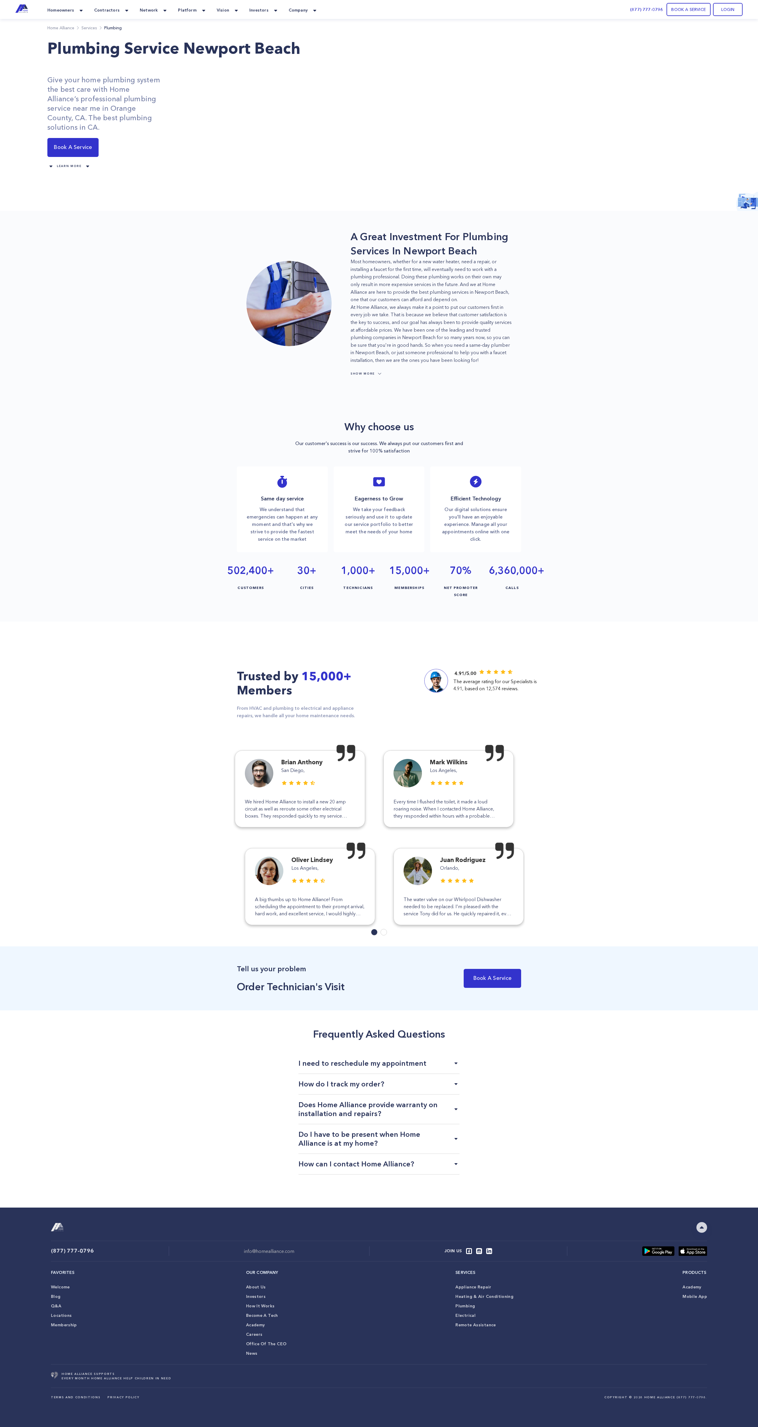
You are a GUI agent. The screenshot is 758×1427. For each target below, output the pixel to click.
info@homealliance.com (269, 1251)
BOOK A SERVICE (688, 9)
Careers (254, 1334)
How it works (260, 1306)
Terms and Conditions (75, 1397)
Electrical (465, 1315)
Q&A (56, 1306)
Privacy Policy (123, 1397)
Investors (256, 1296)
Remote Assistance (475, 1325)
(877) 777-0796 (646, 9)
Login (727, 9)
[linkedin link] (489, 1251)
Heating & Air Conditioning (484, 1296)
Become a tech (262, 1315)
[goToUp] (701, 1227)
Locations (61, 1315)
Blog (56, 1296)
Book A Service (73, 147)
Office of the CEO (266, 1343)
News (252, 1353)
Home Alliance (60, 28)
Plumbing (465, 1306)
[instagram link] (479, 1251)
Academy (255, 1325)
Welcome (60, 1287)
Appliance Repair (473, 1287)
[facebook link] (469, 1251)
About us (256, 1287)
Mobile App (694, 1296)
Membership (64, 1325)
